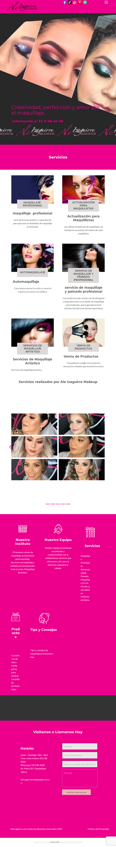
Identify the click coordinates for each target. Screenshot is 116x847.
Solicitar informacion (76, 832)
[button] (11, 467)
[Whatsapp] (85, 2)
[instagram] (75, 2)
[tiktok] (70, 2)
